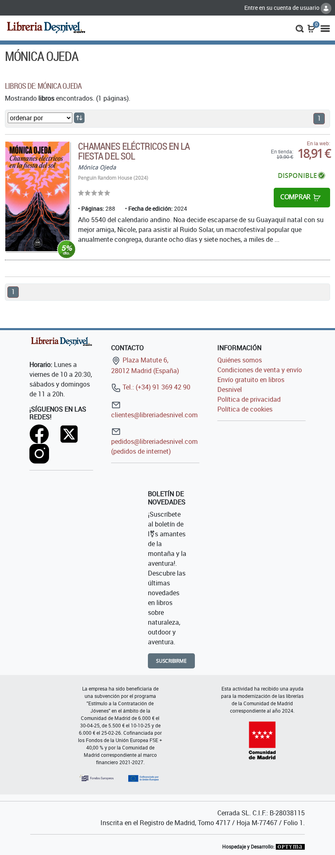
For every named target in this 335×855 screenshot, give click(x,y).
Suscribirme (171, 660)
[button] (299, 27)
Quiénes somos (239, 360)
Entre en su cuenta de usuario (282, 7)
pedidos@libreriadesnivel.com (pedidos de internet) (154, 446)
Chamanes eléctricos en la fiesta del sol (134, 151)
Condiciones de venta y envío (259, 369)
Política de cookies (244, 409)
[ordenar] (79, 117)
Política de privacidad (249, 399)
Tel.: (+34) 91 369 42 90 (155, 387)
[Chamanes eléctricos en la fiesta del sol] (37, 196)
